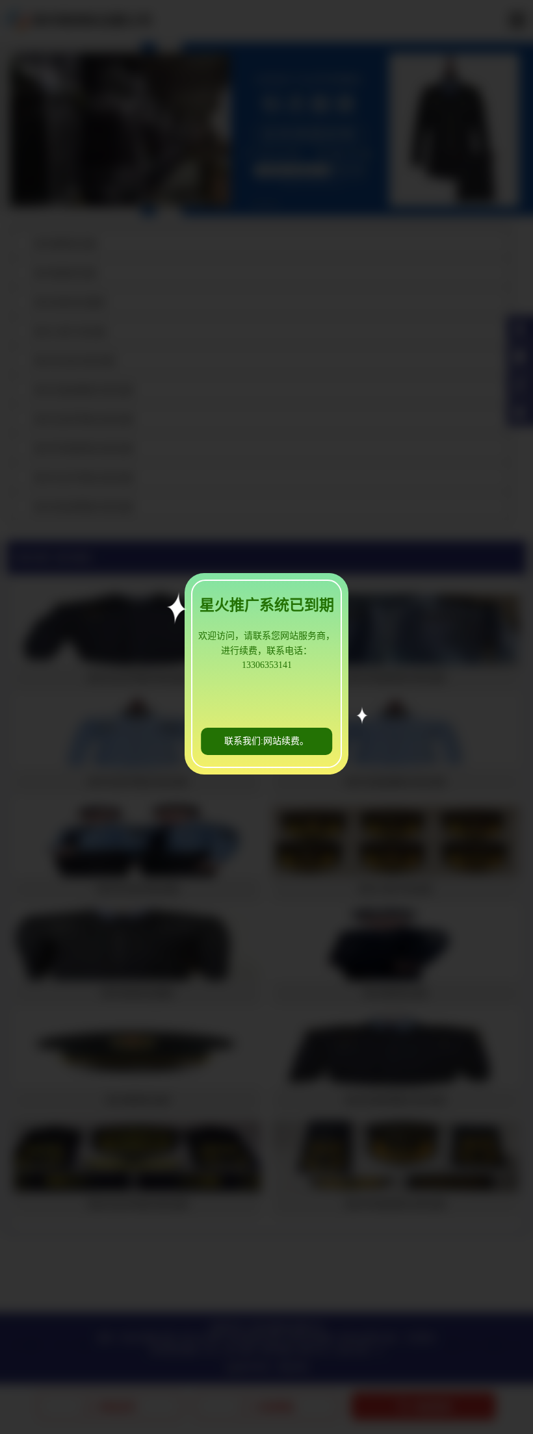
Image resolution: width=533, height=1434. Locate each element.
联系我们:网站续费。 (266, 741)
